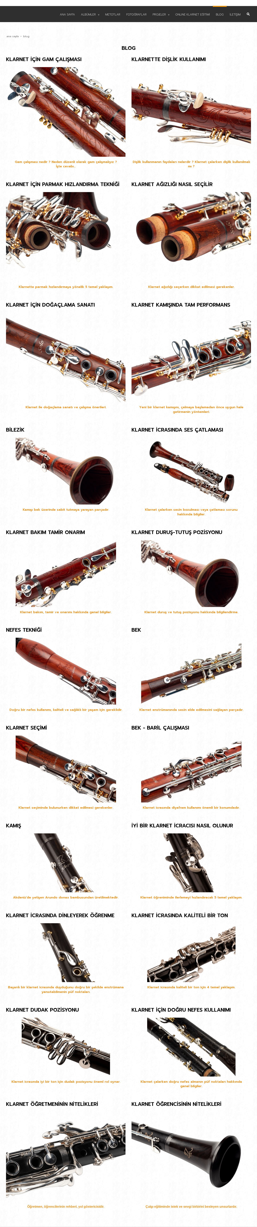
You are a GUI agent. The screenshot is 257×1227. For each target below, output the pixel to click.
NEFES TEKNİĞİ (24, 630)
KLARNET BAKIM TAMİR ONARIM (45, 532)
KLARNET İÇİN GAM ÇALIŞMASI (44, 59)
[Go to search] (248, 11)
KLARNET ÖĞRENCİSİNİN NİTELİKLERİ (176, 1104)
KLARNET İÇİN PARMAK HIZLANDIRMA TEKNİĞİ (62, 184)
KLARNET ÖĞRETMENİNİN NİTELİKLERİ (52, 1104)
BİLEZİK (15, 430)
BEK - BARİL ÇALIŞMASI (160, 728)
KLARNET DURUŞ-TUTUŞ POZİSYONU (177, 532)
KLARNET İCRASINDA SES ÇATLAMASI (177, 430)
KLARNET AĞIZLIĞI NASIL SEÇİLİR (172, 184)
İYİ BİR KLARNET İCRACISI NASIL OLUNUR (182, 826)
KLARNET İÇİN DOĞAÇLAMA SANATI (50, 305)
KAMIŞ (13, 826)
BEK (136, 630)
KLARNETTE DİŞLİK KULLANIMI (169, 59)
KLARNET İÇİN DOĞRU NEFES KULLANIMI (181, 1010)
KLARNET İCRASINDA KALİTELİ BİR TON (180, 915)
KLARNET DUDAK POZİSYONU (42, 1010)
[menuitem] (67, 14)
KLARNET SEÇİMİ (26, 728)
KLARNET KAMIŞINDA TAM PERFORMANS (181, 305)
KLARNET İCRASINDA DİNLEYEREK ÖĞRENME (60, 915)
